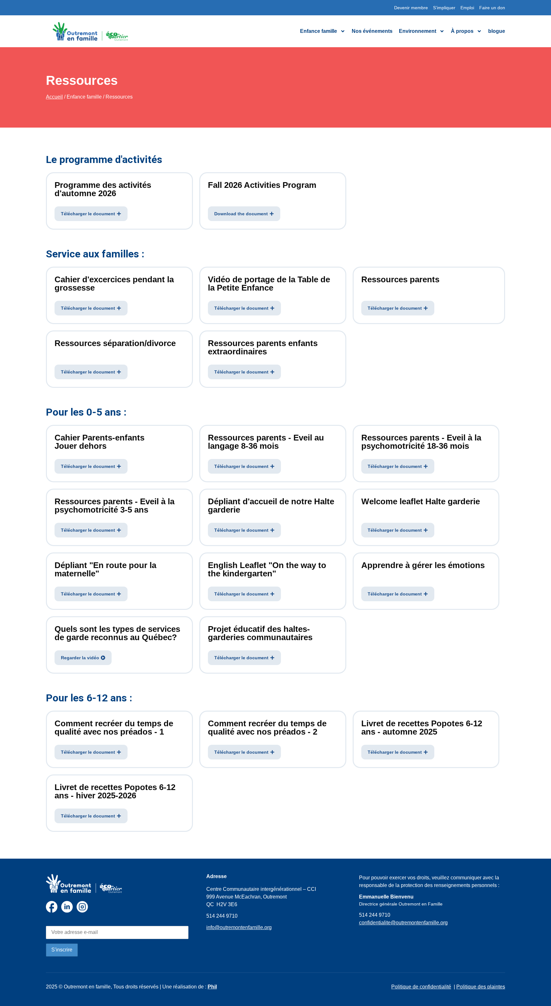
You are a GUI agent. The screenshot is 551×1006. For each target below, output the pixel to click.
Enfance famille (318, 31)
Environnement (417, 31)
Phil (212, 986)
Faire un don (492, 7)
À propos (462, 31)
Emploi (467, 7)
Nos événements (372, 31)
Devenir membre (411, 7)
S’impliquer (444, 7)
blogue (496, 31)
